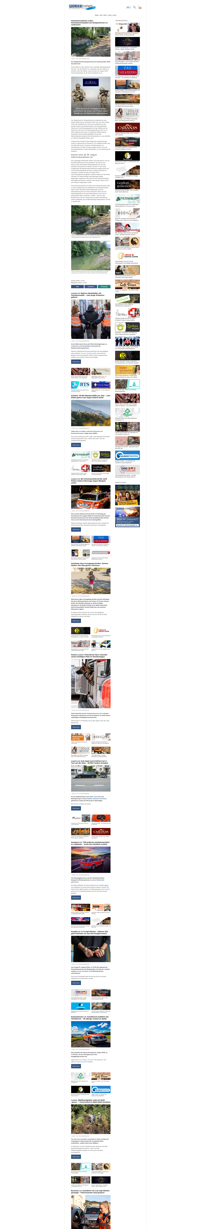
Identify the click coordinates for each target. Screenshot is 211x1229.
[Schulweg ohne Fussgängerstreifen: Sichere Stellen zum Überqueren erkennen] (91, 581)
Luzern (110, 15)
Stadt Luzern (94, 796)
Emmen (96, 15)
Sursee (114, 15)
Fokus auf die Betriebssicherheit (81, 520)
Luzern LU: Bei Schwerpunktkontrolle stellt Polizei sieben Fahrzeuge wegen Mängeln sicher (89, 481)
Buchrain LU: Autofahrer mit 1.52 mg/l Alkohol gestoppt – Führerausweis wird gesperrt (90, 1192)
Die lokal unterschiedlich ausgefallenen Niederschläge (88, 1139)
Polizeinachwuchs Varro (95, 713)
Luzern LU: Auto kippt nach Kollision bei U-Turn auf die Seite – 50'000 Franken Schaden (89, 762)
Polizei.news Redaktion (84, 58)
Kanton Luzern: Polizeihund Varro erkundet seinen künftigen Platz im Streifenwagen (89, 656)
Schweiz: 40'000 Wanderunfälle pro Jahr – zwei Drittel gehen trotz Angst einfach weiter (90, 396)
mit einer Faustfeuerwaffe (89, 353)
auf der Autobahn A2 (84, 971)
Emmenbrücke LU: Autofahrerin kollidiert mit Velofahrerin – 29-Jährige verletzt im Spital (89, 1018)
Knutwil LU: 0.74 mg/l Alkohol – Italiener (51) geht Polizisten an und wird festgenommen (89, 932)
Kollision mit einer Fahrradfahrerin (92, 1060)
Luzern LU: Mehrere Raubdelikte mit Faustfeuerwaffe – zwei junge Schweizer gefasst (88, 295)
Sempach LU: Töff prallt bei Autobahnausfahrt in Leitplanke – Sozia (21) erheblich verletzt (90, 843)
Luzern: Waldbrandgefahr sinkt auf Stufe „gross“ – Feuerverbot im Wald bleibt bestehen (90, 1101)
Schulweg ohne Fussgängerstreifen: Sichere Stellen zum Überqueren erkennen (89, 564)
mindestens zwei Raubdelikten (81, 346)
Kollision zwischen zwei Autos (97, 798)
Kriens (105, 15)
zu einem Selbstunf (96, 880)
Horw (100, 15)
